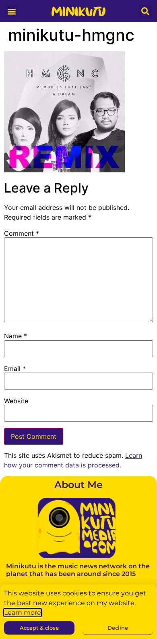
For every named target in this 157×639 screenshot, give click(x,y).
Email (15, 368)
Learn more (22, 612)
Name (15, 336)
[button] (12, 11)
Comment (21, 233)
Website (16, 401)
